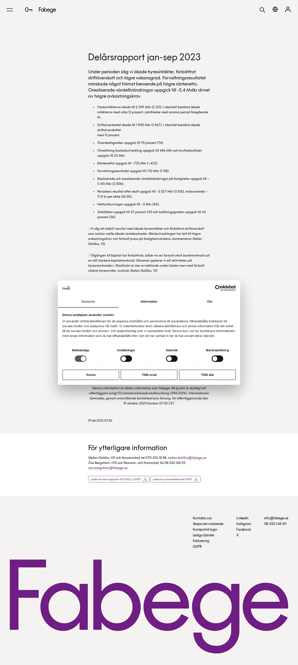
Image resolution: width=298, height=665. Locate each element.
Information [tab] (149, 301)
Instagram (243, 524)
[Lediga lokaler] (28, 9)
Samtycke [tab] (88, 301)
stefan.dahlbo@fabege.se (187, 458)
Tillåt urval (149, 375)
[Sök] (262, 9)
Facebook (243, 530)
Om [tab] (209, 301)
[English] (275, 9)
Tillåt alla (207, 375)
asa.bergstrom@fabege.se (108, 468)
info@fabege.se (276, 518)
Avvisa (90, 375)
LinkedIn (242, 518)
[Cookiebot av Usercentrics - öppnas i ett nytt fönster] (218, 288)
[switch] (126, 358)
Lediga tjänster (203, 535)
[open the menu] (9, 9)
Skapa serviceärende (208, 524)
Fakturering (201, 541)
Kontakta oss (202, 518)
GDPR (197, 547)
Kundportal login (205, 530)
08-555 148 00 (275, 524)
